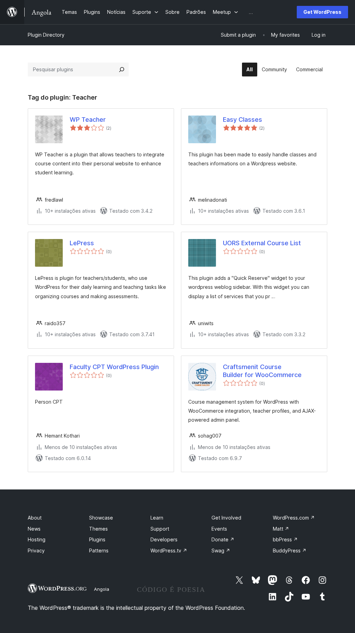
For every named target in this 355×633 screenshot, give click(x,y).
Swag (220, 550)
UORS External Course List (262, 243)
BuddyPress (289, 550)
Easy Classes (242, 119)
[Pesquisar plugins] (122, 69)
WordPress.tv (168, 550)
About (35, 518)
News (34, 529)
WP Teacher (88, 119)
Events (219, 529)
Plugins (97, 539)
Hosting (36, 539)
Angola (101, 589)
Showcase (101, 518)
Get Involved (226, 518)
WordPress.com (294, 518)
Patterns (99, 550)
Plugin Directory (46, 35)
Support (159, 529)
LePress (82, 243)
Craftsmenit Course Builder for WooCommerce (262, 370)
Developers (164, 539)
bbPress (285, 539)
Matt (281, 529)
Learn (156, 518)
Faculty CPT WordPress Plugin (114, 366)
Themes (98, 529)
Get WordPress (322, 12)
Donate (222, 539)
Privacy (36, 550)
